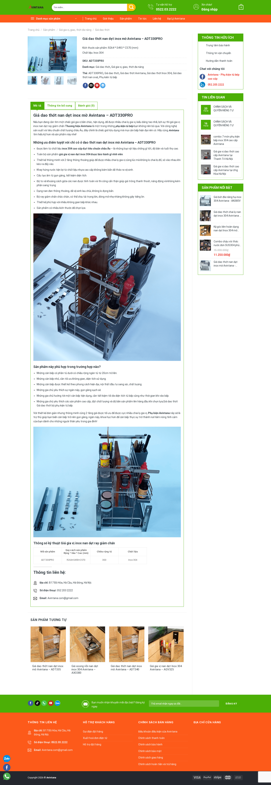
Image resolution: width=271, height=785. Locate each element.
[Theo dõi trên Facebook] (30, 703)
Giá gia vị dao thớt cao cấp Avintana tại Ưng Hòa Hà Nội (226, 170)
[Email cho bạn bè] (91, 85)
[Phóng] (32, 69)
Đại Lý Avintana (176, 18)
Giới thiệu (108, 18)
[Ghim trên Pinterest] (97, 85)
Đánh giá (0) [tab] (86, 105)
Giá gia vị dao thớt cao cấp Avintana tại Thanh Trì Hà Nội (226, 155)
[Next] (71, 54)
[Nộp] (131, 7)
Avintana (51, 777)
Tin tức (142, 18)
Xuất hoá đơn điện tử (95, 738)
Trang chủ (91, 18)
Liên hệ (157, 18)
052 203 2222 (65, 590)
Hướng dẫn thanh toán (219, 60)
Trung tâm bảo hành (218, 45)
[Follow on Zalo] (57, 703)
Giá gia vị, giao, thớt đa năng (75, 29)
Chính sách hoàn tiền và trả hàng (157, 764)
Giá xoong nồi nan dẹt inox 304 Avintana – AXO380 (85, 669)
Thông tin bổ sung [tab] (59, 105)
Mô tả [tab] (37, 105)
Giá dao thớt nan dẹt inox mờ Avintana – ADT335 (47, 667)
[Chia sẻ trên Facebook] (85, 85)
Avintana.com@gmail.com (63, 598)
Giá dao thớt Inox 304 (159, 73)
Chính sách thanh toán (151, 738)
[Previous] (33, 54)
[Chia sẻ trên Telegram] (102, 85)
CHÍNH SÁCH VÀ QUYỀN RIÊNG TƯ (223, 108)
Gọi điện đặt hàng (93, 731)
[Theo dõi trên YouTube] (51, 703)
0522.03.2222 (166, 9)
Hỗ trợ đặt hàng (92, 744)
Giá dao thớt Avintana (133, 73)
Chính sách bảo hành (150, 744)
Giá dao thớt (102, 29)
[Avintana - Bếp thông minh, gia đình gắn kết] (37, 7)
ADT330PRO (95, 73)
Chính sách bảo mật (149, 751)
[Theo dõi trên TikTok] (37, 703)
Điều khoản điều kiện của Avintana (157, 731)
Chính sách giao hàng (150, 757)
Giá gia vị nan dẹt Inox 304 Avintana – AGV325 (166, 667)
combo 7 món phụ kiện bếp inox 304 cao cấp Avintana (226, 140)
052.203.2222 (216, 84)
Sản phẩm (126, 18)
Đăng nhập (209, 9)
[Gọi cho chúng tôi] (44, 703)
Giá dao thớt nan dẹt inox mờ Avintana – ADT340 (126, 667)
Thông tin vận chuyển (218, 53)
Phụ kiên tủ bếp (108, 77)
